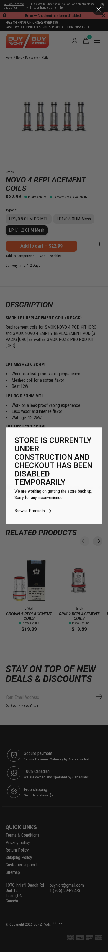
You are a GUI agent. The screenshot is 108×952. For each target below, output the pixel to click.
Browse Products (29, 511)
